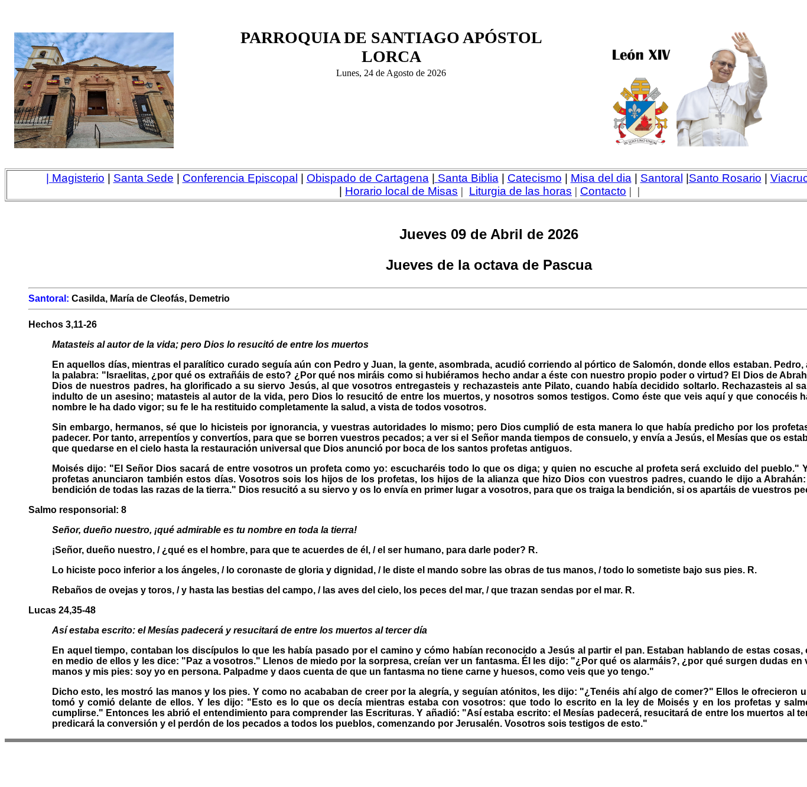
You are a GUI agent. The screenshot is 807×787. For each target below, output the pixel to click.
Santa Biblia (468, 178)
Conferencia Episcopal (240, 178)
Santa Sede (143, 178)
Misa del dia (601, 178)
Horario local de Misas (401, 191)
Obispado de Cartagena (368, 178)
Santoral (661, 178)
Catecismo (534, 178)
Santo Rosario (725, 178)
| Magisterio (75, 178)
